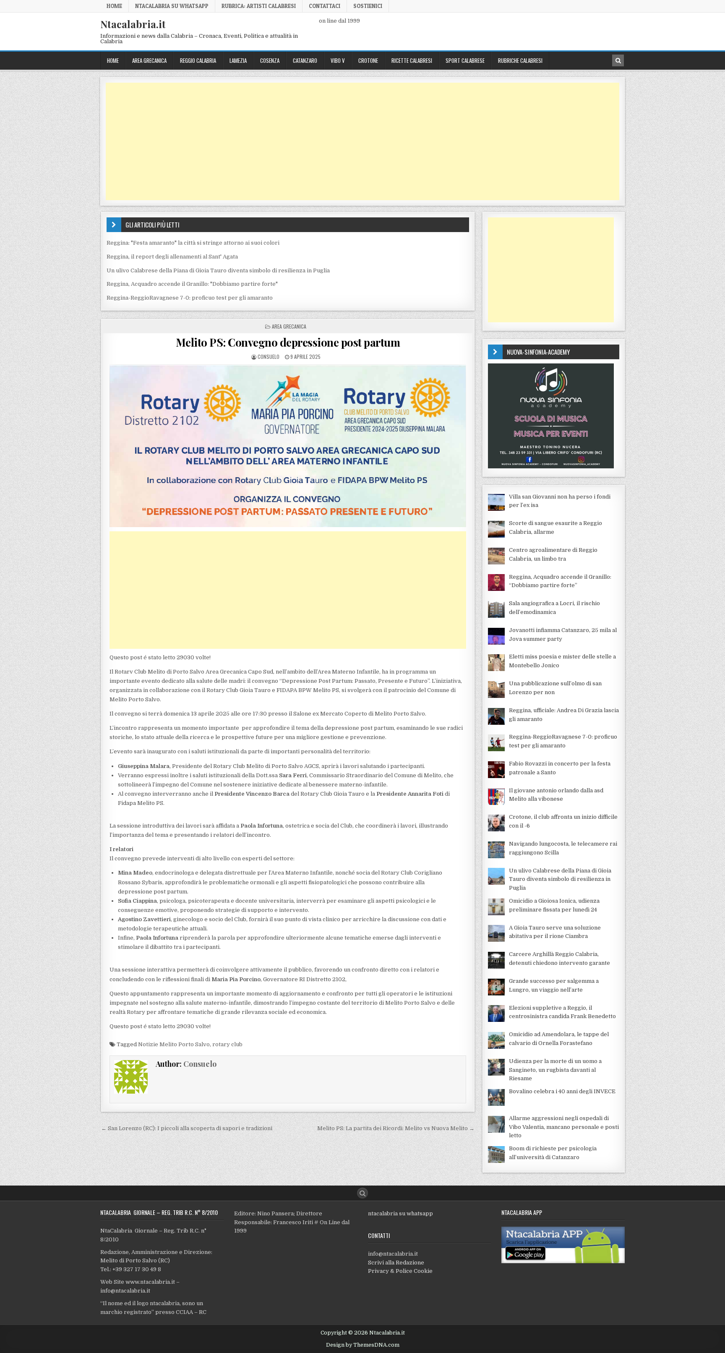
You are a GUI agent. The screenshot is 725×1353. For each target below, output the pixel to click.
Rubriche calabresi (520, 60)
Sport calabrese (465, 60)
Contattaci (324, 6)
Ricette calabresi (411, 60)
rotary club (227, 1044)
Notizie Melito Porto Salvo (174, 1044)
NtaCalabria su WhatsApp (172, 6)
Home (114, 6)
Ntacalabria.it (133, 24)
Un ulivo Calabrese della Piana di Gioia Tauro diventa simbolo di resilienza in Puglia (218, 270)
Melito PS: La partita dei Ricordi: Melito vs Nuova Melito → (396, 1128)
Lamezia (238, 60)
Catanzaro (305, 60)
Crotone (368, 60)
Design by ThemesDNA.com (362, 1345)
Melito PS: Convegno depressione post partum (288, 342)
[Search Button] (362, 1193)
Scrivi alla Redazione (396, 1262)
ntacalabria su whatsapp (400, 1213)
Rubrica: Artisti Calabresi (259, 6)
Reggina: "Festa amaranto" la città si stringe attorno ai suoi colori (193, 243)
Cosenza (269, 60)
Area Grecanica (149, 60)
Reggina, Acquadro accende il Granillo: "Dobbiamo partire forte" (192, 284)
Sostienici (367, 6)
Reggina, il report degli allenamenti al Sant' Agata (172, 256)
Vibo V (338, 60)
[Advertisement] (357, 141)
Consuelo (268, 356)
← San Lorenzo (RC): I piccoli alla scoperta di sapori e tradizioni (186, 1128)
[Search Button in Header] (618, 60)
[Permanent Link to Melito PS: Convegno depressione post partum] (288, 445)
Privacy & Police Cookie (400, 1271)
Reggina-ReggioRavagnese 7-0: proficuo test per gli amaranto (190, 298)
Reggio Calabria (198, 60)
